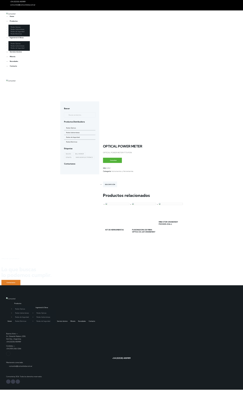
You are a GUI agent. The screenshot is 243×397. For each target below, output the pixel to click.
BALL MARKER (79, 153)
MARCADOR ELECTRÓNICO (84, 157)
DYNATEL (69, 157)
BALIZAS (68, 153)
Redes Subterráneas (73, 132)
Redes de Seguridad (73, 137)
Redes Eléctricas (71, 142)
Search (66, 114)
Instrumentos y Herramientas (122, 171)
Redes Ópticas (71, 128)
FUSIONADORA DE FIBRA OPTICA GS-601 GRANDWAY (143, 231)
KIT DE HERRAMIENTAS (114, 230)
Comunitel (10, 376)
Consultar (113, 160)
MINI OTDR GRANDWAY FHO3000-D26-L (168, 223)
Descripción (110, 184)
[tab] (142, 184)
